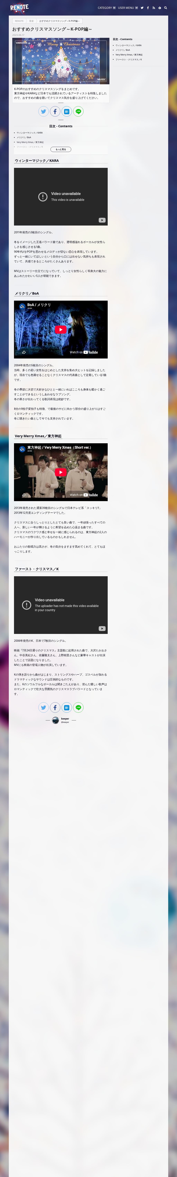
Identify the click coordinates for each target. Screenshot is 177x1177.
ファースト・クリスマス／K (30, 146)
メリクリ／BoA (24, 137)
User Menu (126, 8)
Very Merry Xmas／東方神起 (30, 142)
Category (105, 8)
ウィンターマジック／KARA (30, 132)
